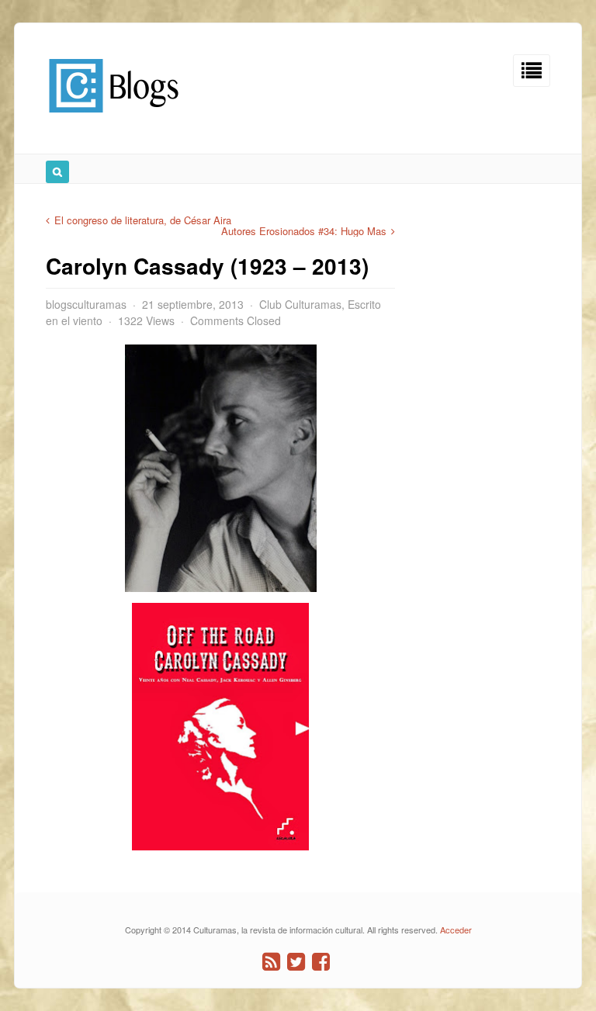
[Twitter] (296, 961)
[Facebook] (321, 961)
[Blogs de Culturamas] (114, 118)
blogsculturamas (86, 304)
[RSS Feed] (271, 961)
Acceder (456, 929)
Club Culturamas (300, 304)
